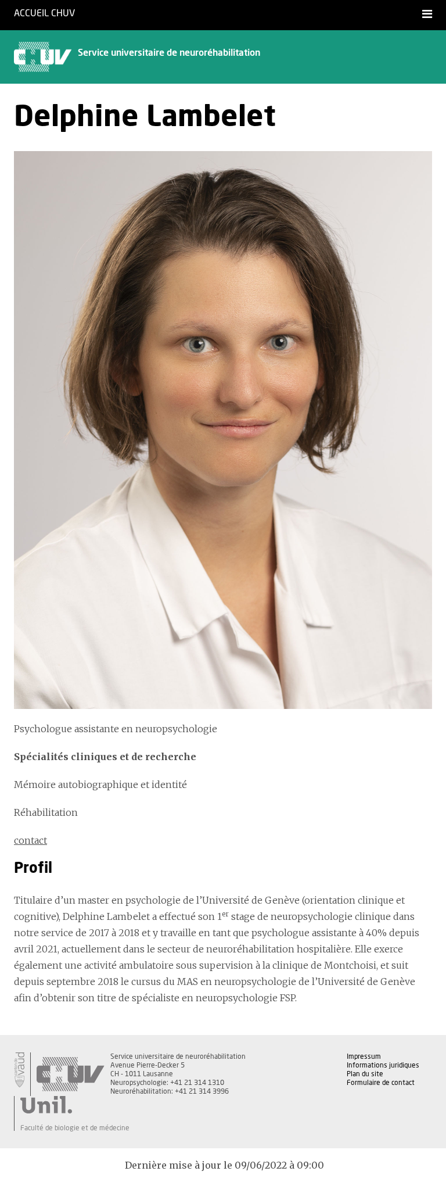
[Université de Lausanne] (75, 1104)
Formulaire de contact (381, 1082)
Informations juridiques (383, 1065)
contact (30, 840)
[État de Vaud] (19, 1069)
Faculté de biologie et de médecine (75, 1127)
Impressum (364, 1056)
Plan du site (365, 1073)
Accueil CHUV (44, 13)
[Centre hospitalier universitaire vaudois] (70, 1074)
